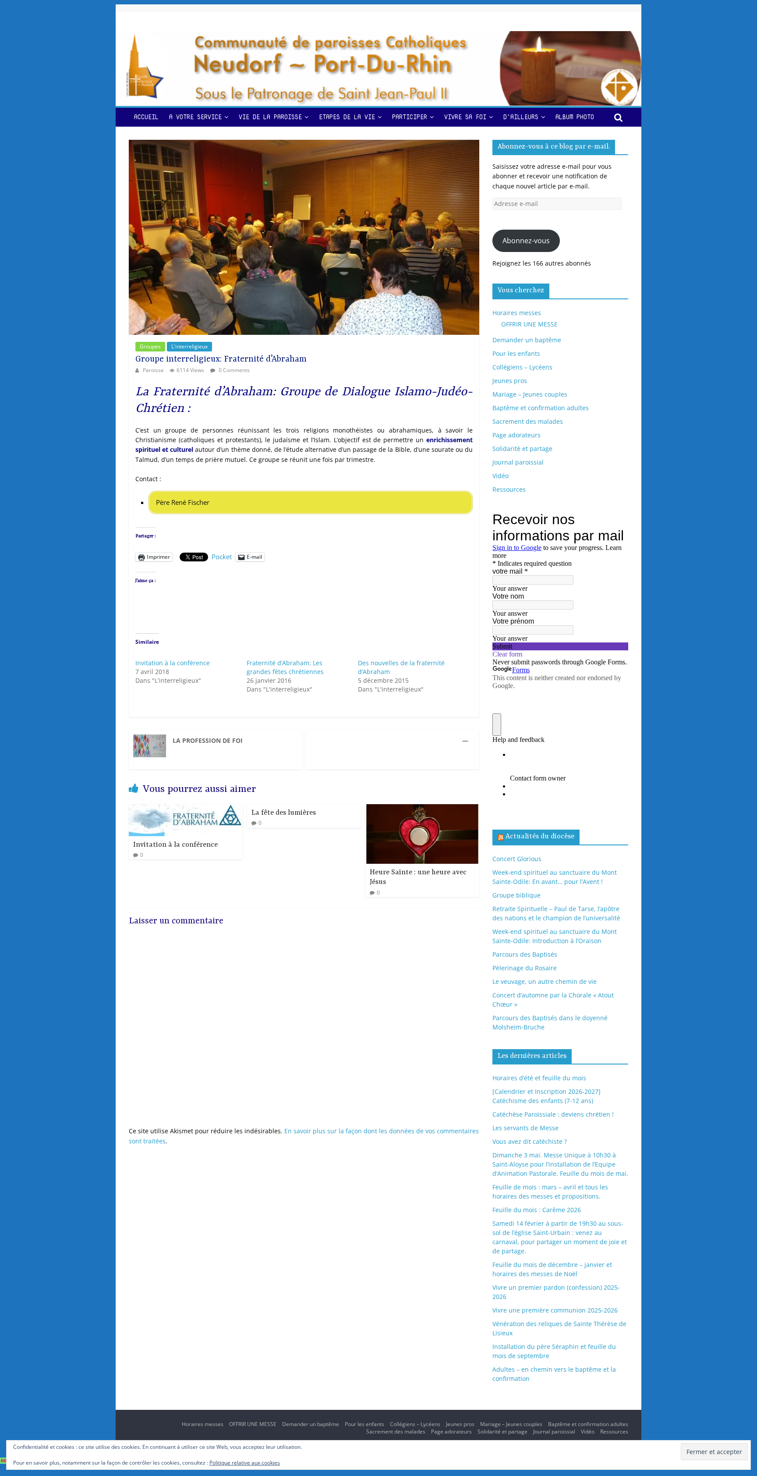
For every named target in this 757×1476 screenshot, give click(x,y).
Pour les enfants (516, 353)
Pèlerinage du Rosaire (524, 968)
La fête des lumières (283, 813)
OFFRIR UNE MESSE (529, 324)
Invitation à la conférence (172, 663)
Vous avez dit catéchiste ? (529, 1141)
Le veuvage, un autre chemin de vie (544, 981)
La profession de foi (208, 740)
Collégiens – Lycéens (522, 367)
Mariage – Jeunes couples (529, 394)
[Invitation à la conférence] (186, 809)
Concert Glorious (516, 859)
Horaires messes (516, 313)
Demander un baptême (526, 340)
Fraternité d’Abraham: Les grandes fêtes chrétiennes (285, 667)
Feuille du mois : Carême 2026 (536, 1210)
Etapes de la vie (347, 117)
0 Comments (233, 370)
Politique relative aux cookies (244, 1462)
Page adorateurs (516, 435)
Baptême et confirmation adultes (540, 408)
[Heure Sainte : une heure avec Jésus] (422, 809)
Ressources (509, 489)
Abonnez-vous (526, 240)
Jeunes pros (509, 380)
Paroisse (154, 370)
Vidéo (500, 476)
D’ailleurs (520, 117)
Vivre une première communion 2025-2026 (555, 1310)
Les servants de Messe (525, 1128)
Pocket (222, 556)
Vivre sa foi (465, 117)
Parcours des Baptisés (524, 954)
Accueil (146, 117)
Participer (409, 117)
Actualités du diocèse (540, 837)
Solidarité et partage (522, 448)
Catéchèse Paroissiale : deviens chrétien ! (553, 1114)
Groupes (150, 346)
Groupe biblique (516, 895)
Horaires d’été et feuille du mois (539, 1078)
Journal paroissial (518, 462)
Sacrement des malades (527, 421)
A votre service (195, 117)
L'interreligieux (189, 346)
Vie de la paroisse (270, 117)
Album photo (574, 117)
